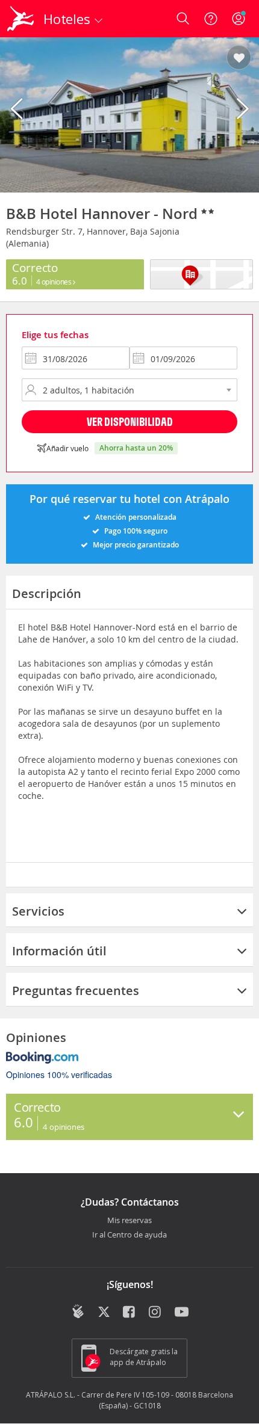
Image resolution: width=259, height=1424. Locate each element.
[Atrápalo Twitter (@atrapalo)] (104, 1313)
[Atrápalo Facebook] (130, 1313)
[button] (238, 58)
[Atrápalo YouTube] (182, 1313)
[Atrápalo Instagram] (156, 1313)
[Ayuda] (211, 18)
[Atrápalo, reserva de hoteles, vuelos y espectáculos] (20, 18)
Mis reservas (129, 1220)
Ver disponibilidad (130, 421)
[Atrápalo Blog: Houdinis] (78, 1311)
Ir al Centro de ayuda (129, 1235)
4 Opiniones (54, 281)
